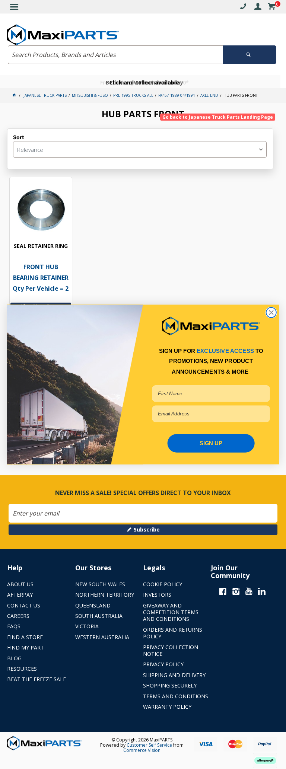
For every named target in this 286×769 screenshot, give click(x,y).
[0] (271, 7)
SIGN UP (211, 443)
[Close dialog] (271, 312)
